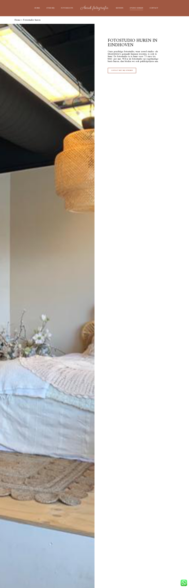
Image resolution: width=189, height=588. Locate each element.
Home (17, 20)
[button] (122, 70)
